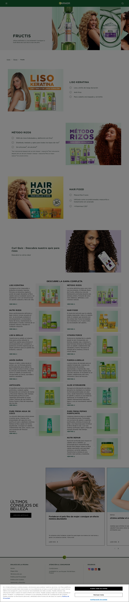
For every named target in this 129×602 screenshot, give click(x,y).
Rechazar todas (98, 595)
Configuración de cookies (98, 599)
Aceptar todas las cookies (98, 588)
